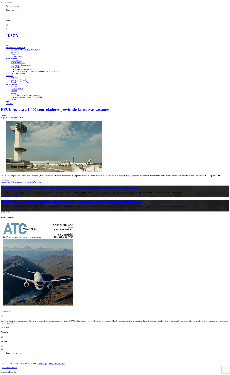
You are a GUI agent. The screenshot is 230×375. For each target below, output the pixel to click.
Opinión (14, 91)
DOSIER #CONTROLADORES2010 (25, 50)
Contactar (9, 104)
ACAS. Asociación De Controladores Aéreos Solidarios (36, 71)
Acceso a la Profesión (19, 80)
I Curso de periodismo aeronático (27, 95)
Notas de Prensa (17, 89)
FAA (74, 176)
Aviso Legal (42, 364)
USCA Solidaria (17, 67)
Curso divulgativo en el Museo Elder (29, 97)
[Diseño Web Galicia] (15, 372)
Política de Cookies (9, 368)
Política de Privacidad (57, 364)
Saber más (5, 327)
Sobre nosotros (11, 58)
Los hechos (15, 52)
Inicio (8, 45)
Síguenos (9, 101)
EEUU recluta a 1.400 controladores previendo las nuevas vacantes (55, 109)
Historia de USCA (18, 63)
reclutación (39, 182)
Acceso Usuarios (12, 6)
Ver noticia (5, 180)
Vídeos (13, 54)
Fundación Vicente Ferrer (25, 69)
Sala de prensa (11, 84)
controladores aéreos (127, 176)
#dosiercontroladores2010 (15, 48)
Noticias (14, 86)
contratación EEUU (8, 182)
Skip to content (6, 2)
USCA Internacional (18, 73)
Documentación (17, 56)
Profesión (9, 76)
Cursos (13, 93)
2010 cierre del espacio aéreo (21, 65)
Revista (13, 99)
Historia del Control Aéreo (21, 82)
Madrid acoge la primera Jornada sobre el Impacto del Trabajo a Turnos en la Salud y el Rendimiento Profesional (71, 201)
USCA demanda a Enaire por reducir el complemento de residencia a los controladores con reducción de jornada (70, 187)
